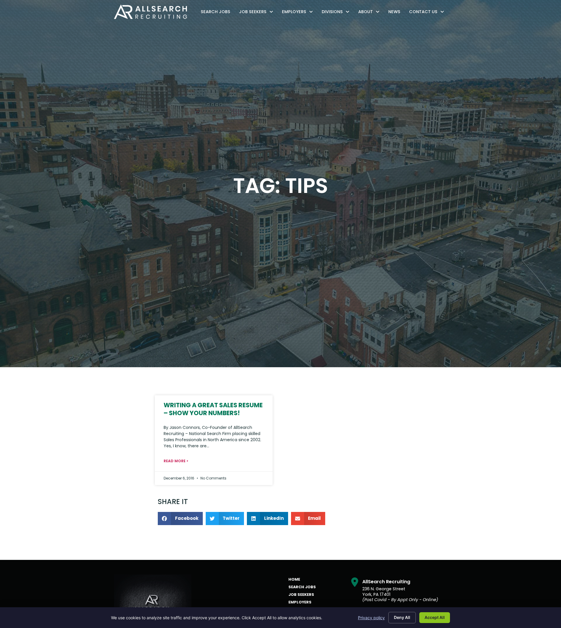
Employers (299, 13)
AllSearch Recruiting (386, 581)
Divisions (337, 13)
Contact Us (428, 13)
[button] (180, 518)
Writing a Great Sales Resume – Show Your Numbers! (213, 409)
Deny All (402, 617)
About (370, 13)
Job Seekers (257, 13)
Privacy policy (371, 617)
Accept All (435, 617)
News (395, 13)
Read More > (176, 460)
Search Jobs (217, 13)
